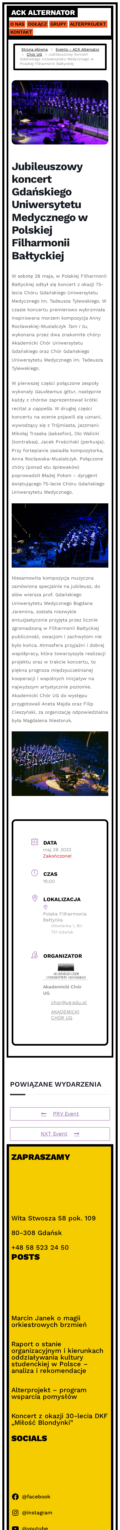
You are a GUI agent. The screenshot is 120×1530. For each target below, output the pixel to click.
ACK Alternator (43, 12)
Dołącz (37, 24)
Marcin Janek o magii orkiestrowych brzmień (49, 1321)
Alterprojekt (88, 24)
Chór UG (34, 54)
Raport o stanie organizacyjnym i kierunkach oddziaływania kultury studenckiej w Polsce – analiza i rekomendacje (57, 1357)
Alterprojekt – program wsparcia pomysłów (49, 1393)
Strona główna (34, 49)
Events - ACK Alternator (77, 49)
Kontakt (21, 32)
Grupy (58, 24)
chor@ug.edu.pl (69, 1002)
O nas (17, 24)
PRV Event (66, 1114)
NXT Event (54, 1134)
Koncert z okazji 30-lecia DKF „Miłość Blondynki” (59, 1419)
